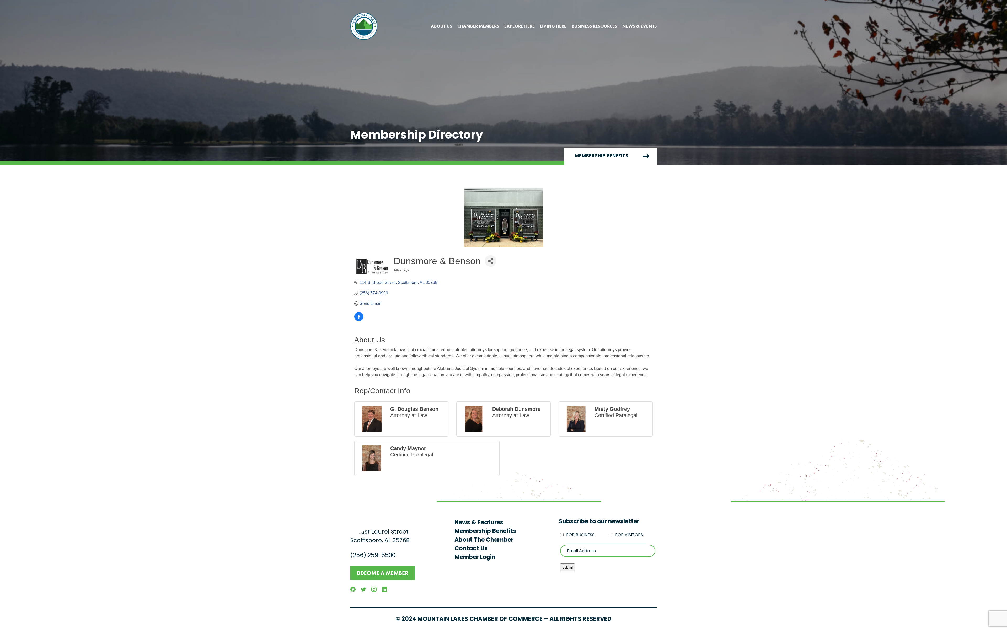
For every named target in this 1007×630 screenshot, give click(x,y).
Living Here (553, 26)
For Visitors (629, 535)
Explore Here (519, 26)
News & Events (639, 26)
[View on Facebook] (358, 319)
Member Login (474, 557)
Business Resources (594, 26)
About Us (441, 26)
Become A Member (382, 573)
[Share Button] (490, 261)
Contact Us (471, 549)
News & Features (478, 523)
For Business (580, 535)
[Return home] (363, 26)
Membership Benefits (601, 156)
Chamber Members (478, 26)
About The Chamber (483, 540)
